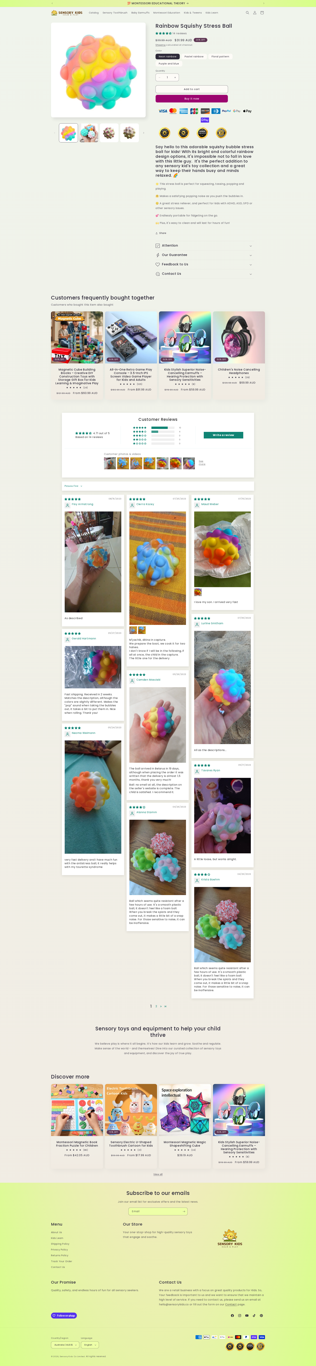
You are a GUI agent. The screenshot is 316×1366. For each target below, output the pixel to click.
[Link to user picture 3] (142, 630)
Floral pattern (220, 56)
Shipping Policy (60, 1244)
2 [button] (156, 1006)
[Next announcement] (263, 3)
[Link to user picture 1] (93, 562)
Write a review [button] (223, 435)
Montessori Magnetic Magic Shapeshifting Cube (185, 1144)
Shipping (161, 45)
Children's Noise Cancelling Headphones (239, 371)
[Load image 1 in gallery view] (68, 132)
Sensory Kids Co (68, 1356)
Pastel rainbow (194, 56)
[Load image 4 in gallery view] (129, 132)
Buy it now (191, 98)
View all (158, 1174)
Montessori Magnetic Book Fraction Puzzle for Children (77, 1144)
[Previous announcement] (52, 3)
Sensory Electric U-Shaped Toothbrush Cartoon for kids (131, 1144)
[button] (247, 12)
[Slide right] (143, 132)
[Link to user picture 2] (133, 630)
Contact (231, 1304)
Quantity (160, 71)
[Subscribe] (183, 1211)
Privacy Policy (59, 1249)
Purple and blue (169, 63)
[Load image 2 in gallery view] (88, 132)
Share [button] (162, 233)
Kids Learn (57, 1238)
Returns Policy (59, 1255)
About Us (56, 1232)
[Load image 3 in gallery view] (109, 132)
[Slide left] (54, 132)
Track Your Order (61, 1261)
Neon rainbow (167, 56)
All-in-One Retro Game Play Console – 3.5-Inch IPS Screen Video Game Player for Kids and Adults (131, 375)
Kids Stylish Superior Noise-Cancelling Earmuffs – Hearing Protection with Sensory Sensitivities (185, 375)
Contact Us (58, 1267)
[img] (73, 499)
